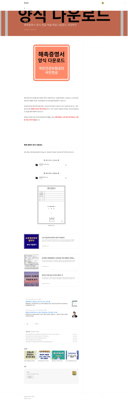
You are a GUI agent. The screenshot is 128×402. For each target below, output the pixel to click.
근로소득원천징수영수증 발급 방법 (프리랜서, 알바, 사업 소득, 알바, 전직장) (42, 334)
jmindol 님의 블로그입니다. (33, 374)
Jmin (26, 3)
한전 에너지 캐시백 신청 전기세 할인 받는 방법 (36, 338)
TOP (103, 397)
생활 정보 (28, 331)
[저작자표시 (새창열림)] (40, 324)
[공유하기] (30, 324)
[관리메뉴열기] (125, 2)
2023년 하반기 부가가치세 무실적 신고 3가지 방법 (37, 336)
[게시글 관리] (31, 324)
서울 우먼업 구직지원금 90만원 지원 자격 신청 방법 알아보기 (39, 341)
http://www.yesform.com (32, 299)
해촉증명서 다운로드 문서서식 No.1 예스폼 (38, 301)
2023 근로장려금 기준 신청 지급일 (33, 340)
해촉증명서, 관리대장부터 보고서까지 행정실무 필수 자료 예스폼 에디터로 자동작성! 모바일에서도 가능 (46, 304)
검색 (99, 3)
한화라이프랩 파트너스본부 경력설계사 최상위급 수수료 (41, 312)
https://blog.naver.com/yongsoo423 (35, 310)
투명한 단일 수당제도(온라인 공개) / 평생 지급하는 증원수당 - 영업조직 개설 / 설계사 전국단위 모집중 (47, 315)
